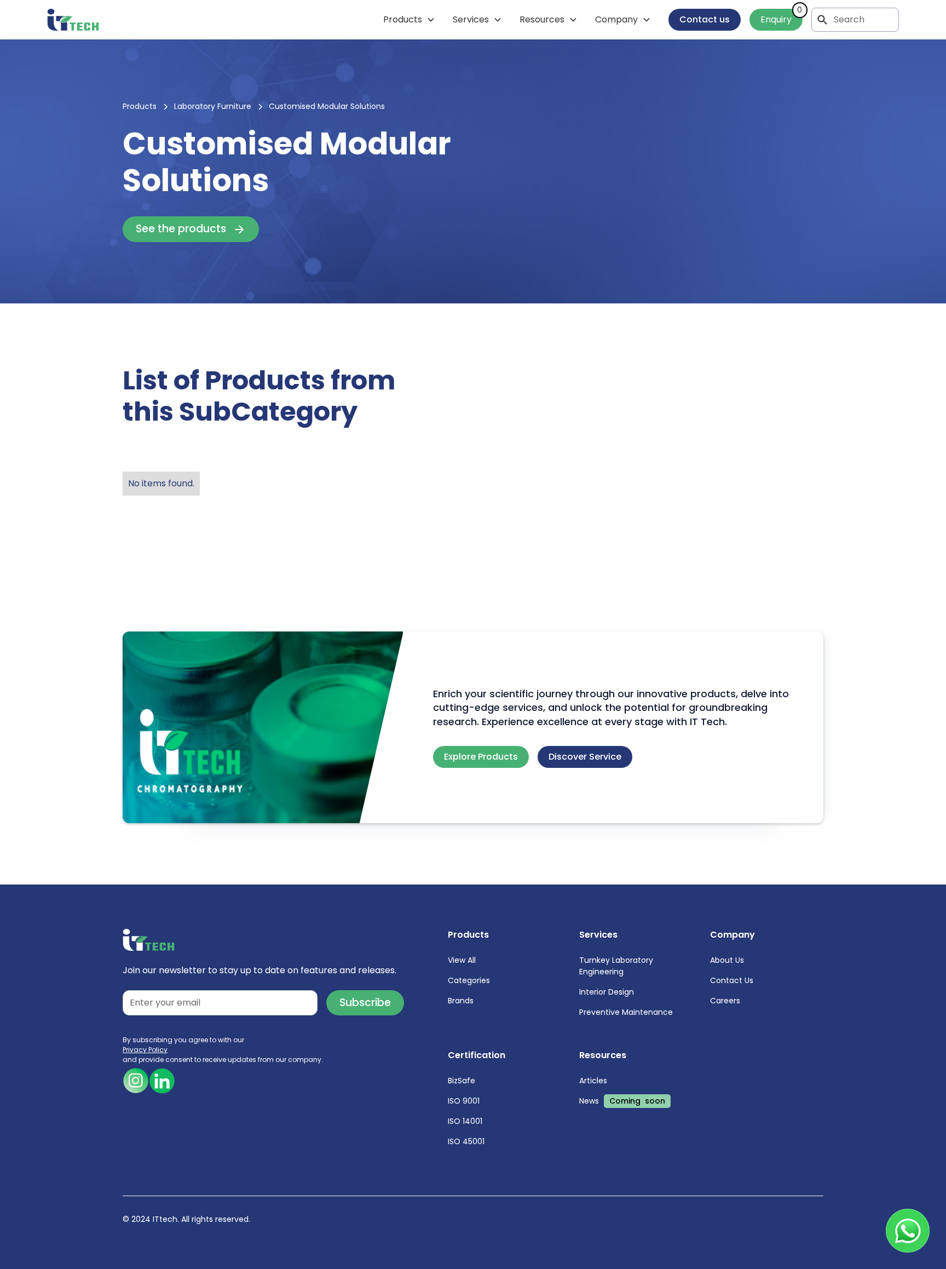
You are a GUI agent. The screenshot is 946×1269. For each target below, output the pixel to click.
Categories (469, 980)
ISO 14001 (465, 1121)
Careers (725, 1000)
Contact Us (731, 980)
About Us (727, 960)
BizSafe (461, 1080)
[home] (73, 20)
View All (462, 960)
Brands (461, 1000)
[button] (409, 20)
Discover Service (585, 756)
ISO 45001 (466, 1141)
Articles (593, 1080)
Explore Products (481, 756)
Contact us (704, 19)
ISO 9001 (464, 1100)
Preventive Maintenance (626, 1012)
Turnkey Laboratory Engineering (616, 966)
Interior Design (606, 991)
